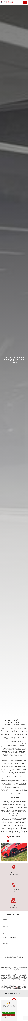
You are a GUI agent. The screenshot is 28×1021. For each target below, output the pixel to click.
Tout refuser (9, 1015)
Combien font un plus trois (9, 937)
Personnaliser (8, 1017)
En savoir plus (15, 836)
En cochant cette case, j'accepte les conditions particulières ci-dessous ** (14, 956)
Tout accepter (8, 1012)
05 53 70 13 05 (14, 891)
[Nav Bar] (25, 2)
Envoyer (14, 962)
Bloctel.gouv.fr (14, 987)
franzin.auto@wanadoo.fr (14, 907)
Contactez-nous (15, 841)
